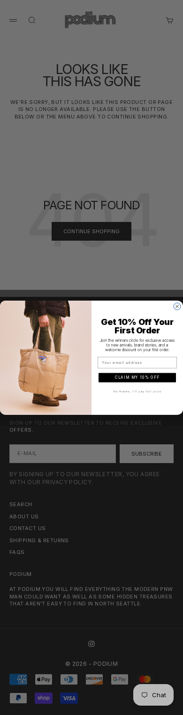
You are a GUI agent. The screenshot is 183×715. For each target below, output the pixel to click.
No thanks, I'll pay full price (137, 391)
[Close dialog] (177, 306)
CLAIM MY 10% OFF (137, 377)
